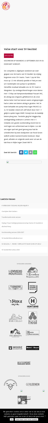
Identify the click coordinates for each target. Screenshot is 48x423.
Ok (12, 419)
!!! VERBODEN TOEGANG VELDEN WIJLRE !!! (15, 206)
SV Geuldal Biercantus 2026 (11, 250)
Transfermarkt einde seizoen (11, 217)
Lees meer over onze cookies (26, 419)
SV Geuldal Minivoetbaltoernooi (12, 238)
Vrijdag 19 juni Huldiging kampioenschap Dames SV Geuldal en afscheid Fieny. (22, 224)
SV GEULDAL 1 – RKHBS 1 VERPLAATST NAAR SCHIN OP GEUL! (21, 244)
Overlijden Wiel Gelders (9, 211)
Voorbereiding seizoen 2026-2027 (13, 232)
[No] (45, 416)
